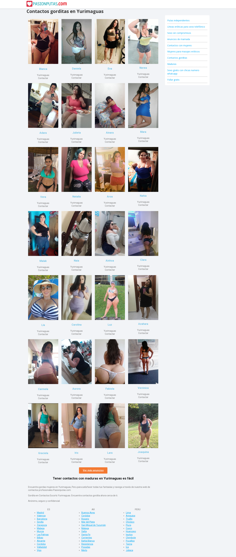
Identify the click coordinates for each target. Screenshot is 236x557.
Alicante (41, 541)
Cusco (129, 528)
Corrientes (86, 537)
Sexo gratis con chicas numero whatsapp (183, 72)
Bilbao (40, 537)
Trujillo (129, 519)
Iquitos (129, 534)
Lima (128, 512)
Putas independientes (178, 20)
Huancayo (131, 531)
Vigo (39, 550)
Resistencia (87, 544)
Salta (84, 531)
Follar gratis (173, 79)
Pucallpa (130, 541)
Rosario (85, 519)
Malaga (40, 528)
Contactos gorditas (177, 57)
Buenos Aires (88, 512)
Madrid (40, 512)
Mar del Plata (88, 522)
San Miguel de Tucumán (93, 525)
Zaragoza (42, 525)
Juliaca (129, 550)
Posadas (85, 547)
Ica (127, 547)
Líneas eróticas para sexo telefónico (186, 26)
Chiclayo (130, 522)
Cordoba (41, 544)
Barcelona (42, 519)
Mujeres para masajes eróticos (183, 51)
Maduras (171, 64)
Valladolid (42, 547)
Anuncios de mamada (178, 39)
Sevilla (40, 522)
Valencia (41, 515)
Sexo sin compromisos (179, 32)
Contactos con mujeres (179, 45)
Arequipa (130, 515)
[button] (93, 470)
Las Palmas (43, 534)
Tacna (129, 544)
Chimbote (131, 537)
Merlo (84, 550)
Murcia (40, 531)
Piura (128, 525)
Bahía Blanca (88, 541)
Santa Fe (85, 534)
